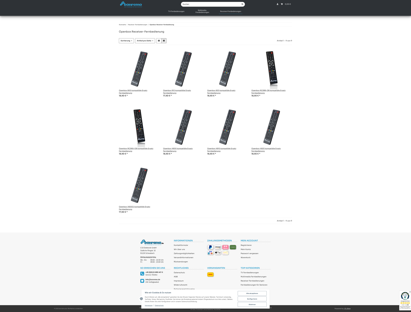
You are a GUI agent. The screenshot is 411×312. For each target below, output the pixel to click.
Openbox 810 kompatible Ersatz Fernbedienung (177, 91)
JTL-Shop (347, 308)
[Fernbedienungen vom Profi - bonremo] (132, 4)
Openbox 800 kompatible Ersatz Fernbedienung (133, 91)
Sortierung (125, 41)
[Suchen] (242, 4)
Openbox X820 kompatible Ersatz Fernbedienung (266, 149)
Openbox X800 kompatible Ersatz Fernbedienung (178, 149)
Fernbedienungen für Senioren (254, 285)
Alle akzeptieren (252, 293)
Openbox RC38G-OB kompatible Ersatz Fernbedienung (136, 149)
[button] (277, 4)
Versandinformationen (183, 257)
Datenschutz (179, 272)
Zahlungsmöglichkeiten (184, 253)
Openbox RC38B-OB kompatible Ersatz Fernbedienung (268, 91)
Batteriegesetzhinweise (184, 289)
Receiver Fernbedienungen (252, 281)
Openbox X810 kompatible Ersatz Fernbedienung (221, 149)
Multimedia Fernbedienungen (253, 277)
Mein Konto (246, 249)
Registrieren (246, 245)
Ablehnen (252, 304)
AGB (176, 277)
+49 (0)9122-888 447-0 (154, 272)
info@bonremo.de (152, 279)
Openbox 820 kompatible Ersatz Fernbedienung (221, 91)
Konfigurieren (252, 299)
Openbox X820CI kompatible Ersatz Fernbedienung (134, 208)
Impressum (179, 281)
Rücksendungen (181, 262)
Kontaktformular (181, 245)
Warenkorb (245, 257)
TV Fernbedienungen (250, 272)
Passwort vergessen (249, 253)
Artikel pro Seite (144, 41)
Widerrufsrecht (180, 285)
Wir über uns (179, 249)
